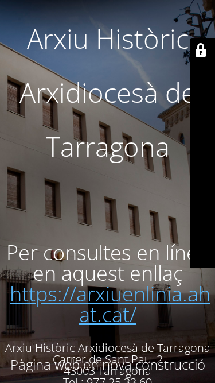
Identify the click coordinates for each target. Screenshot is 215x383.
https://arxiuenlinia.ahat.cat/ (110, 304)
